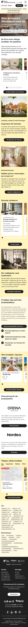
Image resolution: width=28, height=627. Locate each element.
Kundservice (4, 572)
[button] (25, 5)
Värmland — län (6, 523)
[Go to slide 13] (23, 237)
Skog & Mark (5, 552)
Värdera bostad (5, 580)
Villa (3, 535)
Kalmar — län (17, 514)
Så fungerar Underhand (14, 291)
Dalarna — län (16, 508)
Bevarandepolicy (18, 621)
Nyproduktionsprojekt (8, 541)
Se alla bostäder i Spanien (14, 389)
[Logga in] (25, 2)
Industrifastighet (6, 548)
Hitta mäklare (5, 574)
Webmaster (18, 622)
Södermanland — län (17, 519)
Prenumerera (14, 594)
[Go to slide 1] (6, 87)
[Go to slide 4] (12, 87)
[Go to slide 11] (20, 237)
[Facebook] (7, 612)
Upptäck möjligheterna (14, 192)
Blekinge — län (6, 508)
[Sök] (25, 31)
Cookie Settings (14, 624)
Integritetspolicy (9, 621)
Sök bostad (4, 5)
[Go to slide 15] (14, 240)
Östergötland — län (17, 517)
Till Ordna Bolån (14, 425)
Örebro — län (5, 517)
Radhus (17, 464)
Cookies (12, 622)
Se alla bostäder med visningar (15, 92)
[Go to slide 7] (17, 87)
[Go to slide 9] (21, 87)
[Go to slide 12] (22, 237)
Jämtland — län (16, 512)
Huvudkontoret (5, 578)
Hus (2, 464)
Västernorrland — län (8, 525)
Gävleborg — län (6, 510)
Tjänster (17, 574)
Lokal (15, 550)
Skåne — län (5, 519)
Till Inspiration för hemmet (14, 140)
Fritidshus (18, 535)
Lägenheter (9, 464)
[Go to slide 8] (19, 87)
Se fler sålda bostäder (14, 497)
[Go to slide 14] (25, 237)
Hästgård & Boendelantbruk (10, 546)
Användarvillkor (5, 622)
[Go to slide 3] (10, 87)
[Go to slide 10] (18, 237)
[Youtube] (11, 612)
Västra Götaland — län (8, 529)
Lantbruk (4, 539)
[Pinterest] (19, 612)
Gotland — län (18, 510)
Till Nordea (14, 452)
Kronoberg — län (6, 516)
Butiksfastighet (18, 543)
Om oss (17, 572)
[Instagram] (15, 612)
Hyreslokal (5, 544)
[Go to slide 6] (15, 87)
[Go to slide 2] (8, 87)
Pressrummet (18, 576)
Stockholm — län (6, 521)
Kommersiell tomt (18, 548)
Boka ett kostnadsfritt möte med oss (14, 326)
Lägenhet (11, 537)
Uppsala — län (18, 521)
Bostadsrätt (10, 535)
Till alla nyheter (15, 244)
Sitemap (24, 622)
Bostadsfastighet (7, 543)
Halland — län (6, 512)
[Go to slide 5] (14, 87)
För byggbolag (5, 576)
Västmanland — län (7, 527)
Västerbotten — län (18, 523)
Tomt (18, 537)
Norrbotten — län (18, 516)
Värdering (19, 5)
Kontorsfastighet (6, 550)
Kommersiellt (13, 539)
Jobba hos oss (19, 578)
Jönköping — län (6, 514)
